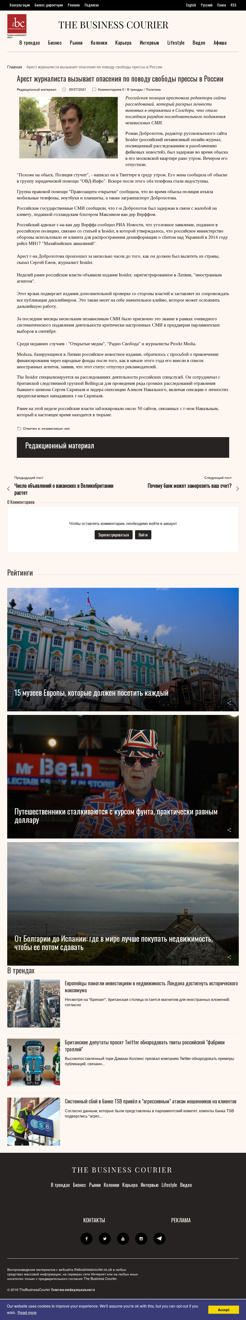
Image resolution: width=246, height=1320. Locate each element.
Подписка (92, 4)
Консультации (20, 4)
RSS (233, 4)
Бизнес (55, 42)
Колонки (99, 42)
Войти (143, 535)
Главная (14, 67)
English (191, 4)
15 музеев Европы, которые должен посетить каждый (91, 692)
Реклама (74, 4)
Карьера (123, 42)
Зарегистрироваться (113, 535)
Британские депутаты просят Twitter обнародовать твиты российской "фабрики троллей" (145, 1045)
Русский (206, 4)
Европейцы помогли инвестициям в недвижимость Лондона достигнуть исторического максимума (151, 986)
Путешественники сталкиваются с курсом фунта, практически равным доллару (116, 815)
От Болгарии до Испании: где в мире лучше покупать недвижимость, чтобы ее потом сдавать (113, 942)
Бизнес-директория (49, 4)
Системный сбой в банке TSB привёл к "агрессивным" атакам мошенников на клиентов (150, 1101)
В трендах (29, 42)
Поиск (221, 4)
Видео (199, 42)
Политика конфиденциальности (73, 1289)
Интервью (149, 42)
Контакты (94, 1220)
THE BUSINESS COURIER (113, 24)
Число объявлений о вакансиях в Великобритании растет (63, 489)
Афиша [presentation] (220, 42)
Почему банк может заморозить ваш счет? (190, 485)
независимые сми (56, 428)
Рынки (76, 42)
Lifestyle (176, 42)
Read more (27, 1312)
